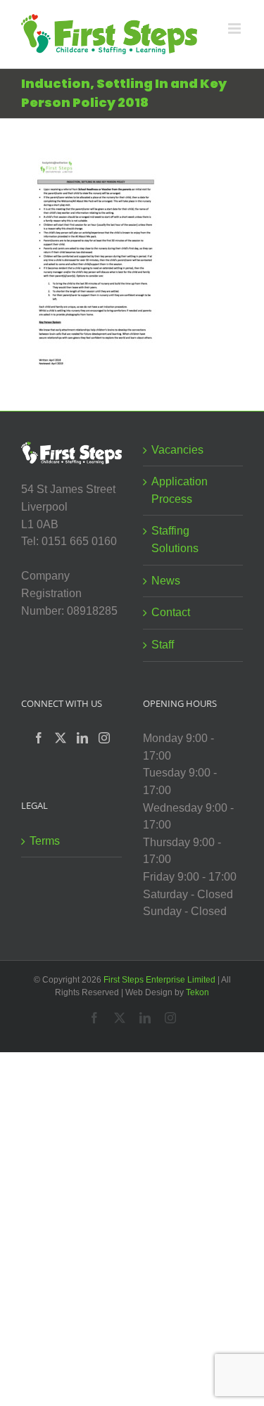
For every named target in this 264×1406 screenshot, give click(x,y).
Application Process (179, 490)
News (165, 581)
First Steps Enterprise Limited (159, 980)
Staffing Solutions (175, 539)
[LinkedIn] (82, 737)
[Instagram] (104, 737)
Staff (162, 645)
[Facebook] (38, 737)
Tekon (197, 992)
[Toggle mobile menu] (235, 28)
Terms (45, 841)
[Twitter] (60, 737)
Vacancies (177, 450)
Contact (170, 612)
